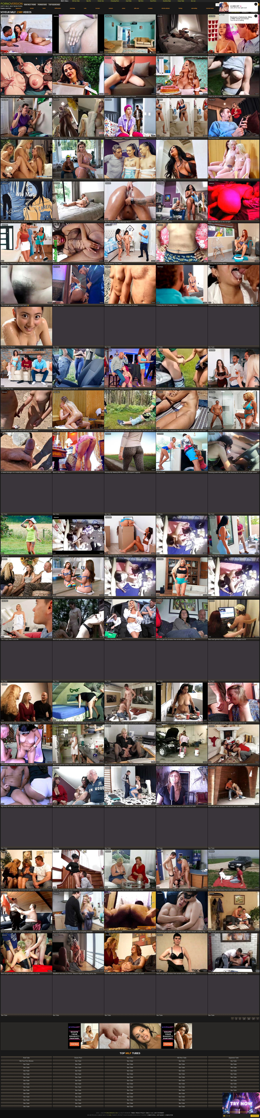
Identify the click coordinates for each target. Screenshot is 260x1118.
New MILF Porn (30, 4)
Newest (245, 12)
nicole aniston (166, 8)
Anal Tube (129, 1)
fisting (180, 8)
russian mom (210, 8)
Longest (254, 12)
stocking (72, 8)
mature (111, 8)
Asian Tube (181, 1)
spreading (194, 8)
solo (85, 8)
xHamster (56, 16)
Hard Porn (153, 1)
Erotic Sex (101, 1)
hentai (32, 8)
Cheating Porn (115, 1)
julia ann (136, 8)
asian (123, 8)
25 (244, 1019)
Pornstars (42, 4)
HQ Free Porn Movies (26, 1061)
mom (44, 8)
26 (249, 1019)
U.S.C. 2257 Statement (157, 1113)
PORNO (12, 3)
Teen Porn (130, 1058)
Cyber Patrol (151, 1115)
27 (253, 1019)
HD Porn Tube (181, 1058)
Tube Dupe (5, 16)
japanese (18, 8)
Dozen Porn (78, 1058)
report (49, 52)
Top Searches (54, 4)
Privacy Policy (140, 1113)
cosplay (150, 8)
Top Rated (235, 12)
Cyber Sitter (169, 1115)
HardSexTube (167, 1)
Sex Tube (78, 1061)
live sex (193, 1)
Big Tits (89, 1)
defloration (58, 8)
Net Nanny (160, 1115)
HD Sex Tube (76, 1)
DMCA (148, 1113)
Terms (133, 1113)
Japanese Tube (234, 1058)
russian (97, 8)
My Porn (141, 1)
